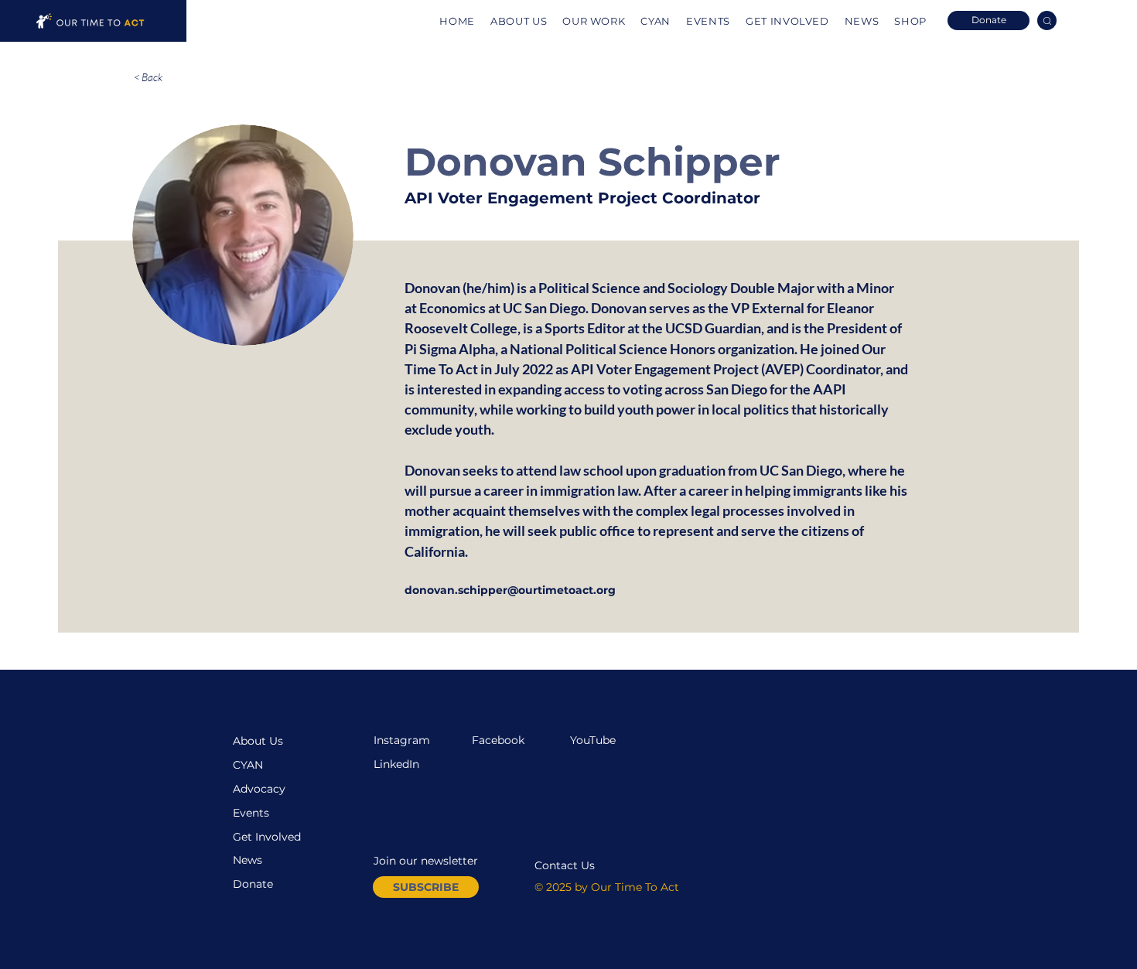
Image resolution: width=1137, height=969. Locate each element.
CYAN (248, 765)
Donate (253, 884)
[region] (93, 21)
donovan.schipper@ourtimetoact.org (510, 590)
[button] (426, 887)
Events (251, 813)
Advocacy (259, 789)
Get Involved (267, 837)
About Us (258, 741)
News (247, 860)
